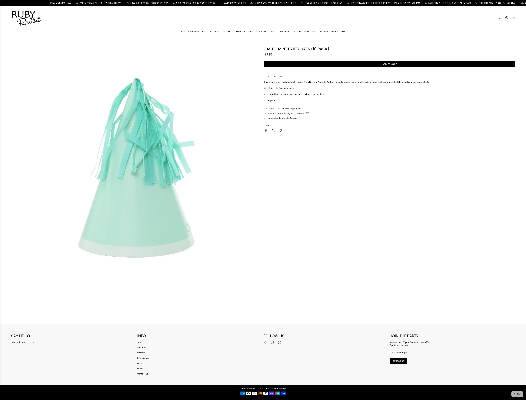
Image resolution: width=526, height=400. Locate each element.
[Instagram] (272, 342)
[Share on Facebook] (266, 130)
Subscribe (398, 361)
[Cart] (513, 18)
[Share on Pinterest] (280, 130)
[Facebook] (265, 342)
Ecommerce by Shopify (277, 388)
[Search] (500, 18)
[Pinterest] (279, 342)
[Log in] (507, 18)
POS (261, 388)
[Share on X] (273, 130)
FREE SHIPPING (131, 3)
